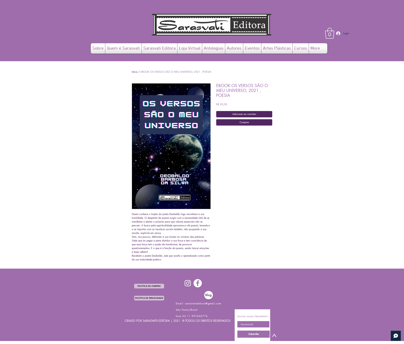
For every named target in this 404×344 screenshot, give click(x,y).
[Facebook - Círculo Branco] (197, 283)
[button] (329, 33)
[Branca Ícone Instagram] (188, 283)
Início (135, 72)
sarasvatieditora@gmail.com (203, 303)
